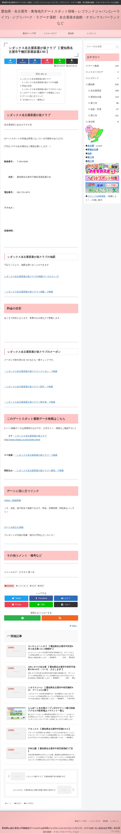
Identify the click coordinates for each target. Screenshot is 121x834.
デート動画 (103, 66)
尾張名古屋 (105, 97)
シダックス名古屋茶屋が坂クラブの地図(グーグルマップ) (31, 276)
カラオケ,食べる (22, 586)
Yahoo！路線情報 (12, 500)
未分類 (103, 122)
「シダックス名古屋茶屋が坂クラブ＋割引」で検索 (28, 387)
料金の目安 (27, 86)
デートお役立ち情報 (13, 527)
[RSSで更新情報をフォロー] (60, 618)
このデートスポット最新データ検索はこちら (41, 93)
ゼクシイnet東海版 (97, 196)
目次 (38, 74)
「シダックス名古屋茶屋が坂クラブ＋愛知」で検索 (39, 470)
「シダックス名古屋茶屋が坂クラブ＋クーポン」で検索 (30, 371)
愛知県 (41, 586)
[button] (117, 47)
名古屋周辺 (10, 586)
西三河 (105, 115)
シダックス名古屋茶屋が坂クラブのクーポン (43, 89)
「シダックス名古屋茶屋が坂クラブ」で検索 (36, 455)
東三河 (105, 103)
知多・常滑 (105, 109)
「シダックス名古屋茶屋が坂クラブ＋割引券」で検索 (29, 402)
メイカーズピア (103, 72)
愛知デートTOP (80, 821)
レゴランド (103, 78)
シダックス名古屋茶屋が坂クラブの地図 (41, 82)
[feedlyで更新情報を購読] (22, 618)
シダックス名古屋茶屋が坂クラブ (36, 79)
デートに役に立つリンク (32, 96)
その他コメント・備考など (33, 100)
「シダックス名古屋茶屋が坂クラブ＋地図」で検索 (28, 292)
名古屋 (33, 586)
